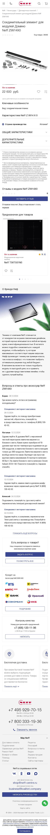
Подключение (8, 746)
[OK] (21, 773)
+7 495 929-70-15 (25, 710)
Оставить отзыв (25, 199)
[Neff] (25, 3)
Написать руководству (25, 795)
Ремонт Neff (7, 752)
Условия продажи (25, 805)
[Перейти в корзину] (46, 3)
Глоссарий (32, 746)
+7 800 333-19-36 (25, 721)
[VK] (14, 773)
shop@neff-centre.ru (25, 782)
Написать (25, 637)
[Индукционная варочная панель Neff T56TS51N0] (25, 235)
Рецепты (32, 743)
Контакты (32, 758)
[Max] (35, 773)
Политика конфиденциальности (25, 801)
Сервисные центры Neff (13, 749)
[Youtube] (28, 773)
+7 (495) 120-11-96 (25, 627)
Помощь (6, 758)
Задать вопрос (25, 555)
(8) (45, 254)
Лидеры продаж (35, 755)
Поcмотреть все (25, 561)
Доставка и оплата (10, 743)
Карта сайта (25, 808)
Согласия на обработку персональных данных (32, 826)
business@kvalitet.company (25, 788)
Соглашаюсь (25, 831)
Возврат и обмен (9, 755)
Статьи (5, 761)
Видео (31, 752)
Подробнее (25, 609)
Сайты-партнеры (35, 761)
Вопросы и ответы (36, 749)
